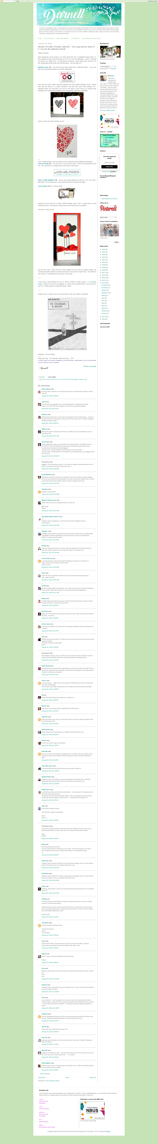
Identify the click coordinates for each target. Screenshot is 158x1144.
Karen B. (44, 1037)
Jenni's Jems (46, 624)
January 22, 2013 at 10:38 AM (50, 494)
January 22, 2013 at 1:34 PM (50, 647)
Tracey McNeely (47, 474)
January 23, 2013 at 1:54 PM (50, 917)
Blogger (108, 1131)
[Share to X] (52, 377)
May (103, 303)
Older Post (93, 1077)
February (104, 311)
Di (42, 695)
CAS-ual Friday (47, 379)
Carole (44, 586)
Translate (113, 68)
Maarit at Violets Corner (49, 500)
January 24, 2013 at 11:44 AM (50, 991)
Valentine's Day (83, 379)
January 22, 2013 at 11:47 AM (50, 592)
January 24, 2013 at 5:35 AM (50, 948)
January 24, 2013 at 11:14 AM (50, 979)
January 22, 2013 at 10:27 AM (50, 483)
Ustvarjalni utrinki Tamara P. (50, 516)
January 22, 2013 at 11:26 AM (50, 552)
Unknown (45, 489)
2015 (103, 277)
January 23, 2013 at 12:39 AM (50, 783)
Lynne (44, 886)
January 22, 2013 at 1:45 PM (50, 660)
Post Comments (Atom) (52, 1080)
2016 (103, 275)
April (103, 305)
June (103, 300)
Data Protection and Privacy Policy (91, 38)
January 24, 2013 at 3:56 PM (50, 1031)
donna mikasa (46, 389)
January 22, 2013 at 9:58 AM (50, 423)
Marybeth (44, 1050)
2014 (103, 280)
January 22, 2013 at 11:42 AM (50, 580)
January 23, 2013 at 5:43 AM (50, 838)
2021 (103, 262)
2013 (103, 283)
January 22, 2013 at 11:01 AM (50, 525)
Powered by (105, 171)
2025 (103, 252)
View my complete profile (107, 110)
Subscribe (109, 167)
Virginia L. (45, 531)
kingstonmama (46, 776)
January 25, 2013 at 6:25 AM (50, 1057)
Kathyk (44, 953)
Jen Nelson (45, 923)
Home (67, 1077)
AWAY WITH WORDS (63, 38)
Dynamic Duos (55, 379)
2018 (103, 270)
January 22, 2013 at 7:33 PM (50, 745)
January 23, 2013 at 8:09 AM (50, 855)
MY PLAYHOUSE (49, 38)
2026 (103, 249)
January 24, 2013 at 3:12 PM (50, 1021)
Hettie (43, 844)
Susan (44, 402)
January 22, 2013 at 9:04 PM (50, 760)
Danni (43, 573)
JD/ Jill (44, 1026)
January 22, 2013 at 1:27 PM (50, 631)
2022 (103, 259)
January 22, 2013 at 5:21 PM (50, 711)
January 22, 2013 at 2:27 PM (50, 674)
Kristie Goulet (46, 666)
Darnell (112, 76)
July (103, 298)
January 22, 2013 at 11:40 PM (50, 771)
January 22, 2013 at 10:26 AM (50, 468)
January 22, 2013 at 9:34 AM (50, 396)
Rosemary (45, 611)
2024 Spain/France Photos (109, 198)
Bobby (44, 598)
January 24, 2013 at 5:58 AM (50, 962)
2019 (103, 267)
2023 (103, 257)
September (105, 292)
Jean (43, 997)
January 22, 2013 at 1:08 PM (50, 618)
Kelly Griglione (46, 1063)
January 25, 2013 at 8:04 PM (50, 1070)
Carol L (44, 680)
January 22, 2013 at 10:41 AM (50, 510)
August (104, 295)
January (104, 313)
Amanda (44, 985)
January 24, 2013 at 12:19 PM (50, 1008)
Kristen (44, 740)
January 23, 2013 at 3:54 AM (50, 820)
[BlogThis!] (50, 377)
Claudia (44, 899)
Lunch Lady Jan (47, 558)
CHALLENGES (75, 38)
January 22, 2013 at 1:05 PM (50, 605)
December (105, 285)
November (105, 287)
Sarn (43, 806)
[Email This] (49, 377)
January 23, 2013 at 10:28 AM (50, 867)
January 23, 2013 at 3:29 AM (50, 800)
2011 (103, 319)
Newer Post (41, 1077)
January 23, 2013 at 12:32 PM (50, 893)
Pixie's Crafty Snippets (72, 379)
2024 (103, 254)
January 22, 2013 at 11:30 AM (50, 567)
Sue (43, 636)
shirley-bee (45, 860)
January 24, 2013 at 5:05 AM (50, 935)
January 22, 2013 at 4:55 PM (50, 700)
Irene (43, 968)
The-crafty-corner (47, 766)
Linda (43, 941)
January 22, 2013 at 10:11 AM (50, 436)
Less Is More (62, 379)
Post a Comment (45, 1073)
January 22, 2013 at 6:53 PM (50, 734)
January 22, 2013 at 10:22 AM (50, 456)
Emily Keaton (46, 729)
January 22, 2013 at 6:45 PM (50, 723)
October (104, 290)
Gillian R (44, 429)
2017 (103, 272)
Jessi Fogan (45, 442)
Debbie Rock (46, 789)
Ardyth (44, 545)
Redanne (44, 414)
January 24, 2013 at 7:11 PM (50, 1044)
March (103, 308)
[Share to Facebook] (53, 377)
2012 (103, 316)
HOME (40, 38)
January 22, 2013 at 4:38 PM (50, 689)
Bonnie (44, 706)
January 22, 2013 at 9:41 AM (50, 408)
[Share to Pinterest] (55, 377)
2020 (103, 265)
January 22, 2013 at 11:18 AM (50, 540)
